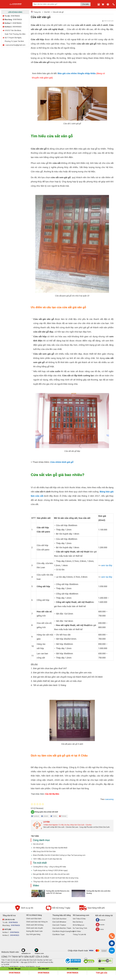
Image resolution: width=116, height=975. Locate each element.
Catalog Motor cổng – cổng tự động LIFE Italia (49, 867)
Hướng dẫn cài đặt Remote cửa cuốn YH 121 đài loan (57, 892)
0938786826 (15, 16)
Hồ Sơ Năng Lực (78, 925)
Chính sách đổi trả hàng (34, 925)
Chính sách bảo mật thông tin (37, 922)
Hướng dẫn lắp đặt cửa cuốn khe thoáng (98, 892)
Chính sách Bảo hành (33, 918)
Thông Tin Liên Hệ (79, 934)
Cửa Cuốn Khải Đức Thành (61, 928)
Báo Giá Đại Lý (78, 922)
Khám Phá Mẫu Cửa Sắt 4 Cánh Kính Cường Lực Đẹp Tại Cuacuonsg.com (59, 855)
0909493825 (17, 27)
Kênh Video (77, 931)
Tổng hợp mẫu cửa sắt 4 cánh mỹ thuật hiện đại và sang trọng (55, 878)
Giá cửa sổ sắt (38, 844)
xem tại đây (106, 565)
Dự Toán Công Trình (80, 928)
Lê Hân (46, 822)
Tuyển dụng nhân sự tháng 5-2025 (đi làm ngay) (50, 870)
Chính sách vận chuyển (34, 928)
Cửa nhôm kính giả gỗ (61, 462)
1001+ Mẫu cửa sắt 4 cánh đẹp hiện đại (47, 859)
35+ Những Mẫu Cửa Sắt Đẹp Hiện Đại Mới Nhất (50, 848)
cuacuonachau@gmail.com (15, 45)
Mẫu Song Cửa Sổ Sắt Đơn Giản (44, 851)
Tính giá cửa (101, 973)
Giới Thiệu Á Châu (79, 919)
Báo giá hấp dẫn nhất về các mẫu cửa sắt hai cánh (51, 874)
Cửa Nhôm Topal (58, 934)
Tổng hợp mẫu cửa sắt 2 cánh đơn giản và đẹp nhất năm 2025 (55, 881)
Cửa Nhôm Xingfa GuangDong (63, 931)
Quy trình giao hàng (33, 934)
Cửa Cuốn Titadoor (59, 925)
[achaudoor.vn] (28, 950)
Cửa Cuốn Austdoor (59, 919)
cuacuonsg (109, 799)
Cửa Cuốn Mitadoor (59, 922)
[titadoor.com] (41, 950)
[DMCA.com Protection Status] (105, 963)
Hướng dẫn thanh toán (34, 931)
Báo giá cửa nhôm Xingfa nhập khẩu (77, 73)
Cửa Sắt (47, 12)
